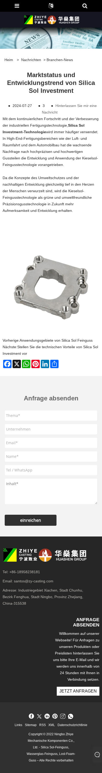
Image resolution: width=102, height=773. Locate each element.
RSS (42, 725)
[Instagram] (62, 717)
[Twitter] (39, 717)
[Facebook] (31, 717)
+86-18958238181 (24, 572)
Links (18, 725)
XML (51, 725)
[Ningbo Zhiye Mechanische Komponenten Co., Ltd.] (52, 19)
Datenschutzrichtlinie (72, 725)
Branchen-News (60, 60)
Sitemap (31, 725)
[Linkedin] (47, 717)
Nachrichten (31, 60)
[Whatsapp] (70, 717)
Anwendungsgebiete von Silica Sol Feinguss (56, 340)
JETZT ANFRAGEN (78, 691)
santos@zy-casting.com (33, 581)
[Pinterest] (55, 717)
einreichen (30, 520)
